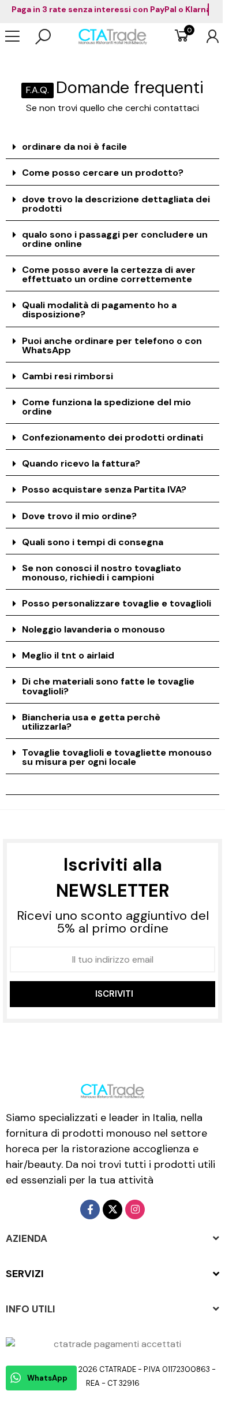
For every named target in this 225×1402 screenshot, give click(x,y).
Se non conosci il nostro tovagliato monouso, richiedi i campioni (101, 572)
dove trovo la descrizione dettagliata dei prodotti (116, 203)
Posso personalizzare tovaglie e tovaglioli (116, 603)
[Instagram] (135, 1209)
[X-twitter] (112, 1209)
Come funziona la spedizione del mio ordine (106, 406)
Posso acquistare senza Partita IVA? (104, 489)
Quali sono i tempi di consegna (92, 542)
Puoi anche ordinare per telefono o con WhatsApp (112, 345)
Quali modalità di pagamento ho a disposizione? (99, 309)
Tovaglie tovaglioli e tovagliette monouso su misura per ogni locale (117, 757)
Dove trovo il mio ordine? (79, 516)
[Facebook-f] (90, 1209)
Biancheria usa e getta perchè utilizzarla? (91, 722)
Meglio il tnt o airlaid (68, 655)
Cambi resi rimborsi (67, 376)
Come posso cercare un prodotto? (102, 173)
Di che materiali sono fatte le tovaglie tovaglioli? (108, 686)
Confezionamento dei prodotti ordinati (112, 437)
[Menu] (18, 36)
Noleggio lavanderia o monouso (93, 629)
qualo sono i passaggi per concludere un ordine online (115, 239)
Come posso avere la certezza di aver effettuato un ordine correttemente (109, 274)
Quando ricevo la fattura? (81, 463)
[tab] (112, 147)
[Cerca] (42, 36)
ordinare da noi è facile (74, 146)
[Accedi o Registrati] (207, 36)
